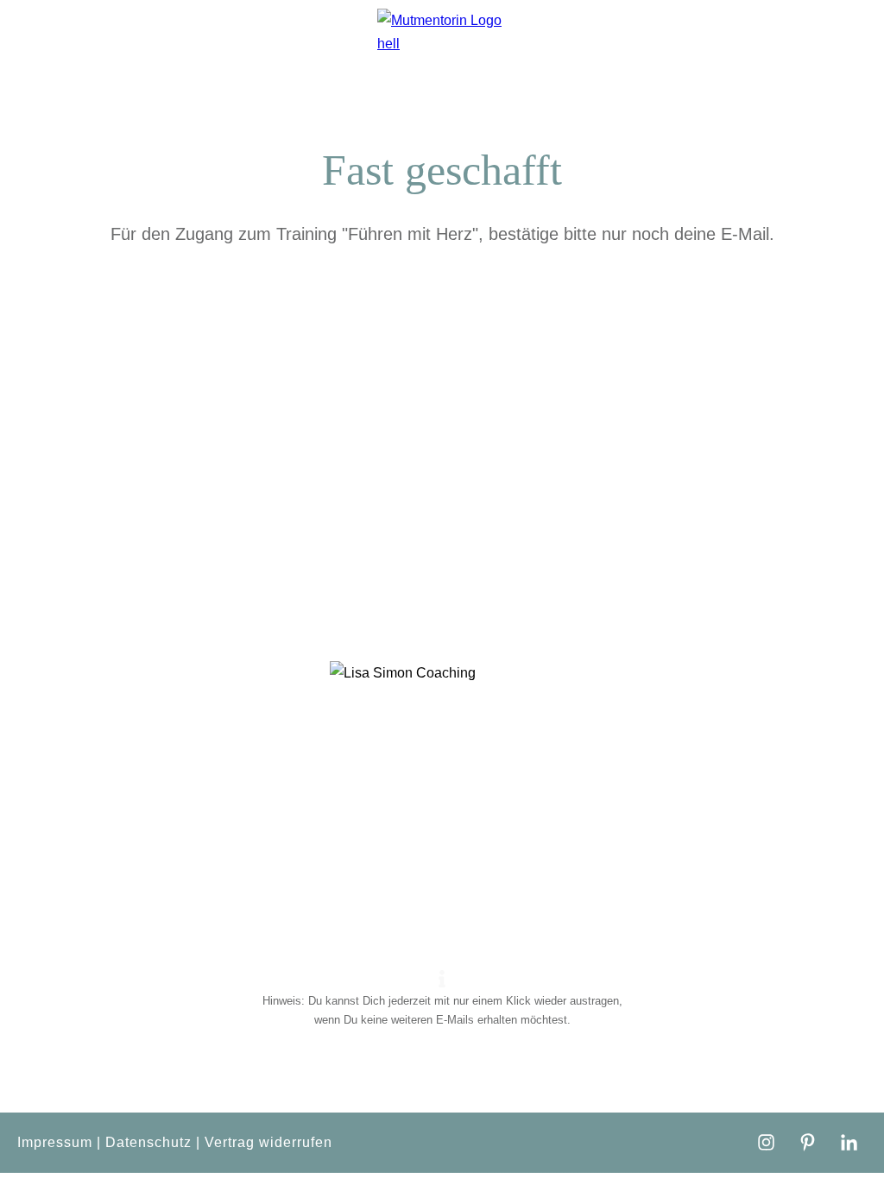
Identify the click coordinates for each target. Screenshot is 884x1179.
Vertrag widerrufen (268, 1142)
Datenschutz (148, 1142)
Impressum (54, 1142)
